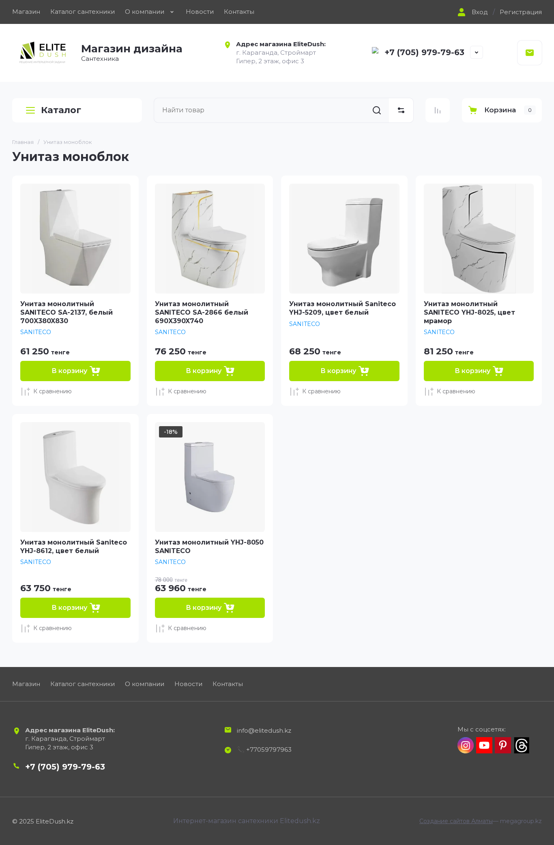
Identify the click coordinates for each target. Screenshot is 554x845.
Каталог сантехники (82, 11)
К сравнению (52, 391)
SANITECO (35, 332)
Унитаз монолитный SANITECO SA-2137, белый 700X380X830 (66, 312)
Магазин (26, 11)
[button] (471, 12)
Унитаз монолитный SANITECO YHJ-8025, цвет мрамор (469, 312)
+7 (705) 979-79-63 (424, 52)
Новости (200, 11)
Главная (23, 142)
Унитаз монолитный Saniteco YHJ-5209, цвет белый (342, 308)
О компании (144, 11)
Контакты (239, 11)
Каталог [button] (61, 110)
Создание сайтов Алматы (456, 821)
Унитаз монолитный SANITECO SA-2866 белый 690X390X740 (201, 312)
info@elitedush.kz (264, 730)
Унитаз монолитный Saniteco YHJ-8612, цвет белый (73, 546)
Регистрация (521, 12)
